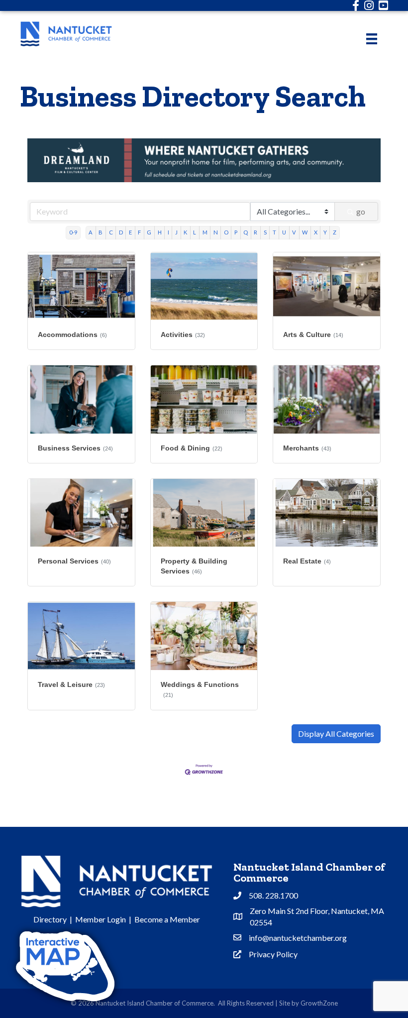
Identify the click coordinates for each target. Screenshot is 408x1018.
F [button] (139, 232)
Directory (50, 919)
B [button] (100, 232)
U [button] (284, 232)
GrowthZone (319, 1003)
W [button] (304, 232)
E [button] (130, 232)
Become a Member (167, 919)
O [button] (226, 232)
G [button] (149, 232)
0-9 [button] (73, 232)
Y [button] (325, 232)
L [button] (194, 232)
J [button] (176, 232)
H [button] (160, 232)
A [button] (91, 232)
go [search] (360, 211)
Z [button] (334, 232)
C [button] (111, 232)
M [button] (205, 232)
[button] (336, 733)
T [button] (274, 232)
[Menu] (371, 38)
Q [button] (245, 232)
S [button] (265, 232)
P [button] (235, 232)
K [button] (185, 232)
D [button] (121, 232)
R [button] (255, 232)
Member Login (100, 919)
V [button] (294, 232)
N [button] (215, 232)
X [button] (315, 232)
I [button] (168, 232)
